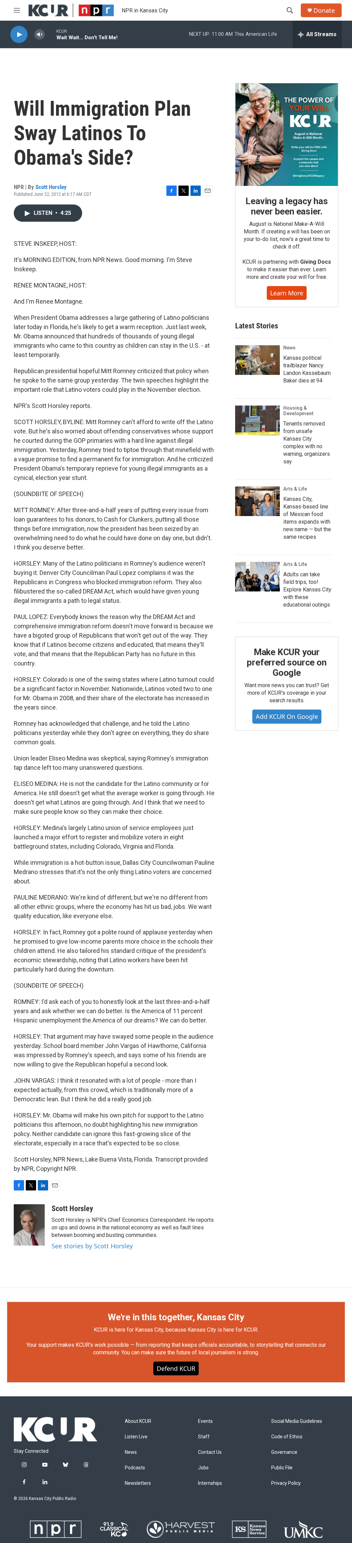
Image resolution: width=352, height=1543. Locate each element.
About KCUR (138, 1421)
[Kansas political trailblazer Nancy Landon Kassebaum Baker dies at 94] (257, 360)
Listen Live (136, 1436)
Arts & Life (295, 489)
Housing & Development (298, 410)
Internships (210, 1483)
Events (205, 1421)
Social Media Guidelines (296, 1421)
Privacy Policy (286, 1483)
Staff (204, 1436)
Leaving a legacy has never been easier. (286, 206)
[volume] (39, 34)
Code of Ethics (286, 1436)
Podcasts (135, 1467)
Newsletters (138, 1483)
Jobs (203, 1467)
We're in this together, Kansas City (176, 1317)
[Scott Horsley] (29, 1225)
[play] (18, 35)
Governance (284, 1452)
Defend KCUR (176, 1368)
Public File (282, 1467)
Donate (324, 10)
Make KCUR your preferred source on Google (286, 662)
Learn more (286, 293)
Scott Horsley (51, 186)
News (289, 347)
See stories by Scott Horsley (92, 1246)
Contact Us (210, 1452)
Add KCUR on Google (287, 716)
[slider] (51, 34)
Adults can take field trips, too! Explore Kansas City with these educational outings (307, 589)
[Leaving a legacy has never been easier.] (286, 134)
